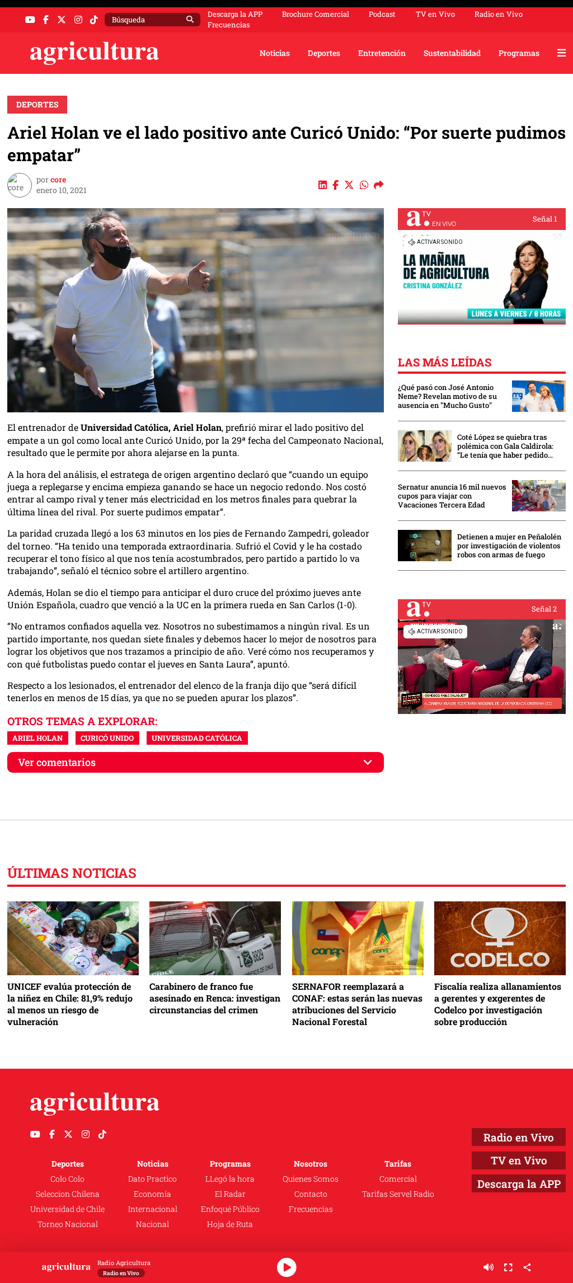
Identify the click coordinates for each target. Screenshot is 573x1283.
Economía (152, 1193)
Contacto (310, 1193)
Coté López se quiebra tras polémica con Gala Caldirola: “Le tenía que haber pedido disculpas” (505, 446)
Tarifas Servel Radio (398, 1193)
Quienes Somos (311, 1178)
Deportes (324, 53)
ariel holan (37, 738)
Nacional (152, 1224)
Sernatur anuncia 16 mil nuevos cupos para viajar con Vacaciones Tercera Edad (452, 495)
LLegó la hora (230, 1178)
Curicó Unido (107, 738)
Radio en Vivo (499, 14)
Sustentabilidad (452, 53)
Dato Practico (152, 1178)
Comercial (398, 1178)
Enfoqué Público (230, 1209)
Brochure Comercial (315, 14)
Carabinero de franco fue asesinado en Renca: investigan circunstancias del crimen (214, 998)
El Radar (230, 1193)
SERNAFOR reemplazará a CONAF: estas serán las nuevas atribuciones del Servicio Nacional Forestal (357, 1003)
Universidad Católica (197, 738)
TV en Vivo (435, 14)
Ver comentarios (57, 762)
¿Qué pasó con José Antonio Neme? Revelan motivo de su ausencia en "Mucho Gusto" (447, 396)
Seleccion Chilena (68, 1193)
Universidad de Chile (67, 1209)
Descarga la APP (235, 14)
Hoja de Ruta (230, 1224)
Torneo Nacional (67, 1224)
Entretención (382, 53)
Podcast (382, 14)
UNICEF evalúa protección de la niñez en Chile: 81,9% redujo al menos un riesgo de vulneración (70, 1003)
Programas (519, 53)
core (58, 179)
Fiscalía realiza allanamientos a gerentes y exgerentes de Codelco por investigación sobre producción (497, 1003)
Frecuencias (229, 25)
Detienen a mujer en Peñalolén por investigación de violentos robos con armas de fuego (509, 545)
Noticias (275, 53)
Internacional (152, 1209)
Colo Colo (67, 1178)
